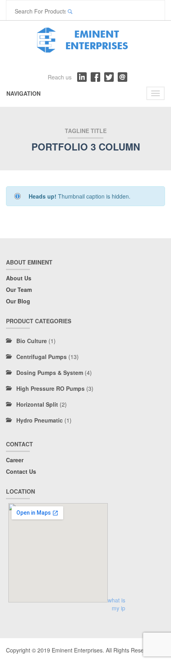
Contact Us (21, 471)
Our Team (19, 289)
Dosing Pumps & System (49, 372)
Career (14, 460)
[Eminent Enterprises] (85, 38)
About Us (18, 278)
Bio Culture (31, 341)
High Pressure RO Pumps (50, 388)
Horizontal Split (37, 404)
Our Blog (18, 301)
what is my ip (116, 604)
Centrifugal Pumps (41, 357)
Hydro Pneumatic (39, 420)
